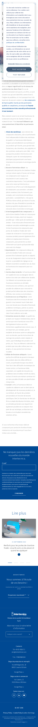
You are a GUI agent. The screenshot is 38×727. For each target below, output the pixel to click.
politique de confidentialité (15, 42)
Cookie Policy (17, 713)
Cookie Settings (28, 713)
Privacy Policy (8, 713)
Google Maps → (19, 672)
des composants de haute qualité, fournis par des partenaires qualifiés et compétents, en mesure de (18, 103)
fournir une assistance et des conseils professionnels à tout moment (19, 108)
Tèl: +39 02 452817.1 (19, 649)
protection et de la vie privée (9, 489)
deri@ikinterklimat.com (19, 652)
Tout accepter (19, 69)
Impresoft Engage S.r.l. (22, 722)
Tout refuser (19, 75)
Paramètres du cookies (19, 64)
